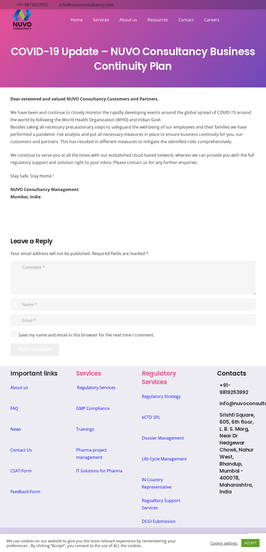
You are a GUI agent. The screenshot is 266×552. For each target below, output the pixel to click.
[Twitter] (244, 506)
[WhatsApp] (237, 518)
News (15, 429)
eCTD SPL (151, 417)
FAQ (14, 408)
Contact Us (21, 450)
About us (19, 387)
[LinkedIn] (219, 506)
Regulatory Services (96, 387)
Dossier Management (163, 438)
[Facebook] (231, 506)
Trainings (85, 429)
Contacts (231, 373)
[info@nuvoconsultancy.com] (214, 404)
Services (88, 373)
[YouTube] (225, 518)
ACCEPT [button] (250, 543)
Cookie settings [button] (223, 543)
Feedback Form (25, 491)
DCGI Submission (159, 521)
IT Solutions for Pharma (99, 471)
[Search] (254, 20)
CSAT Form (21, 471)
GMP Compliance (93, 408)
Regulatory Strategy (161, 396)
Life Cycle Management (164, 459)
